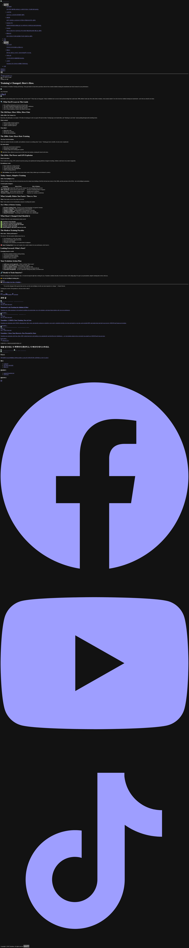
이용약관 (6, 364)
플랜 (5, 5)
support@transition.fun (9, 373)
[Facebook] (94, 568)
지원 (5, 66)
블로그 (13, 357)
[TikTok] (94, 944)
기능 (5, 38)
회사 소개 (22, 357)
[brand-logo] (5, 1)
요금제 (10, 357)
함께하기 (3, 69)
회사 (5, 42)
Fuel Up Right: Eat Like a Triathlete (11, 282)
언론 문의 (6, 374)
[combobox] (26, 946)
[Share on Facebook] (5, 95)
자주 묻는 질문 (34, 357)
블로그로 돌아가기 (7, 75)
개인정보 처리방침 (8, 365)
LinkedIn (9, 294)
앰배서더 (6, 367)
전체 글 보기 (5, 340)
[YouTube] (94, 756)
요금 (5, 40)
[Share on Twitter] (1, 95)
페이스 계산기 (41, 357)
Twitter (4, 294)
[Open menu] (2, 72)
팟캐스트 (17, 357)
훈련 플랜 (3, 357)
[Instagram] (1, 381)
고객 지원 (27, 357)
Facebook (16, 294)
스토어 (46, 357)
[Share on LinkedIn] (3, 95)
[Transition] (5, 351)
